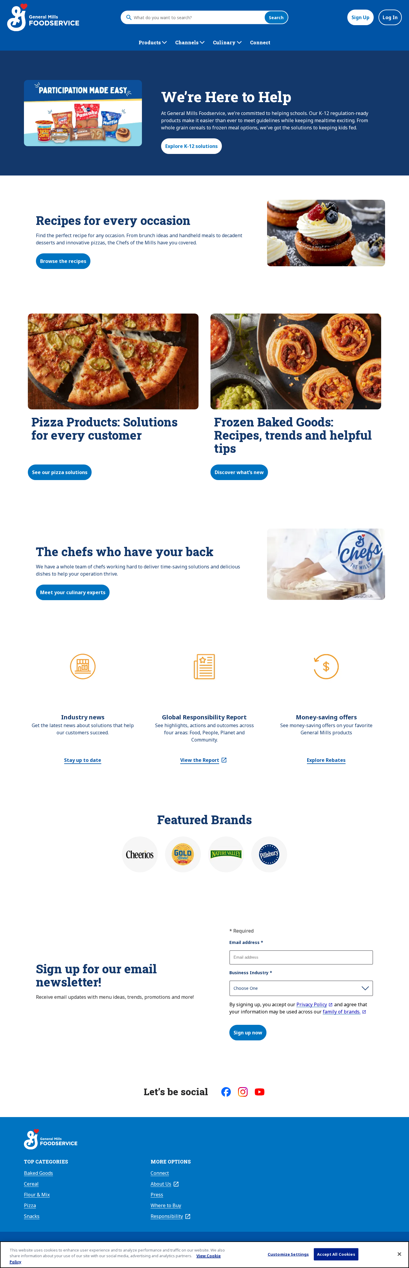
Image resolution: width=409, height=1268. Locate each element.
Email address (246, 942)
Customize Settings (288, 1254)
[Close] (399, 1254)
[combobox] (198, 17)
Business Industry (250, 972)
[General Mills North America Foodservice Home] (43, 17)
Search (276, 17)
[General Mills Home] (50, 1140)
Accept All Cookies (336, 1254)
